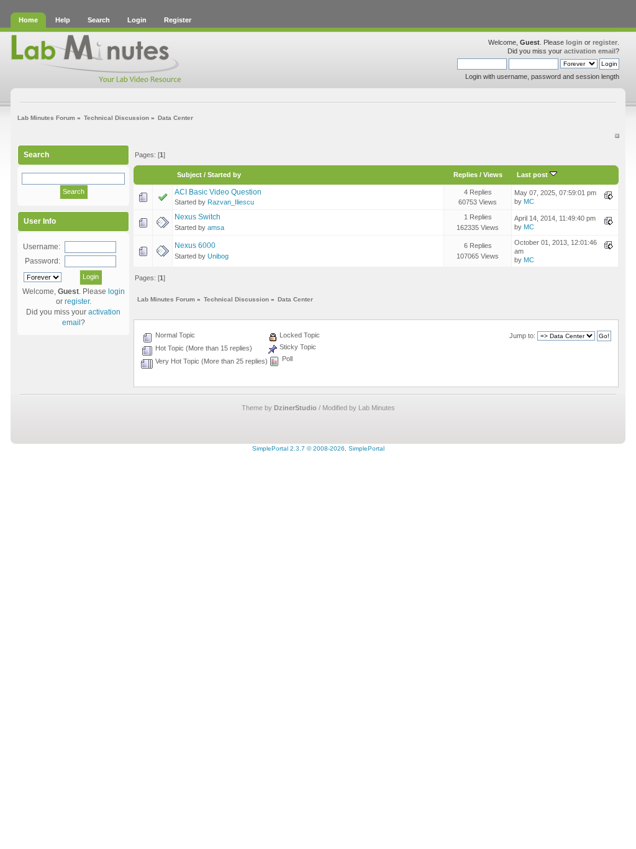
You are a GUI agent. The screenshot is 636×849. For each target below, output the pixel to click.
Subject (189, 174)
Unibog (218, 256)
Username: (41, 246)
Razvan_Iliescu (230, 202)
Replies (465, 174)
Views (492, 174)
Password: (42, 261)
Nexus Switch (197, 217)
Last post (533, 174)
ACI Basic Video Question (218, 192)
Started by (224, 174)
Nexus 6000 (195, 245)
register (605, 42)
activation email (590, 51)
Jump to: (522, 335)
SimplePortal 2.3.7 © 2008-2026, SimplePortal (318, 448)
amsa (215, 227)
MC (529, 201)
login (574, 42)
